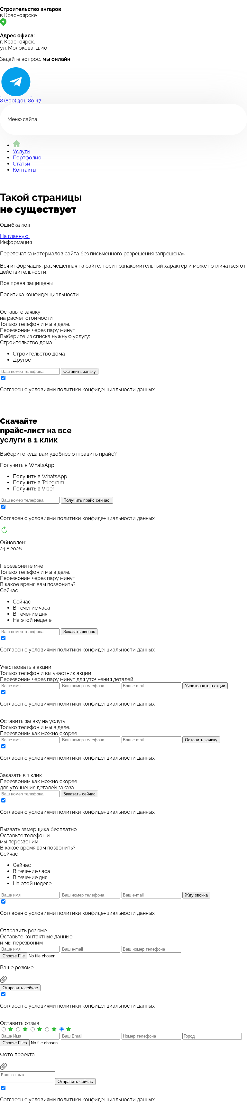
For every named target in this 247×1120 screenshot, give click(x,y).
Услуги (21, 151)
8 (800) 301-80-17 (20, 101)
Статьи (21, 164)
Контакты (24, 170)
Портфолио (27, 158)
